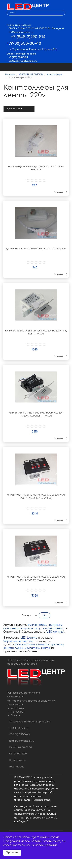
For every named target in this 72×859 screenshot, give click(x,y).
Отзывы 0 (60, 192)
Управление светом (18, 641)
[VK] (9, 20)
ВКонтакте (16, 766)
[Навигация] (66, 66)
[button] (44, 615)
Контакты (17, 712)
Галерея (16, 715)
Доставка (17, 708)
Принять (12, 852)
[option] (36, 141)
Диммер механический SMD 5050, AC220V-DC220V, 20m (36, 249)
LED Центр (29, 637)
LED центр (55, 631)
